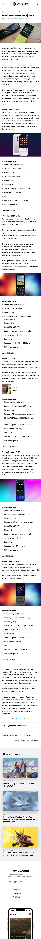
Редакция (17, 893)
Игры (5, 781)
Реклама (16, 897)
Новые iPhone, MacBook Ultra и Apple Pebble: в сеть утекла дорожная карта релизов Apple (19, 819)
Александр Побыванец (10, 12)
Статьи (10, 781)
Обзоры (14, 387)
